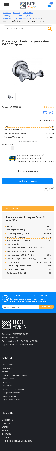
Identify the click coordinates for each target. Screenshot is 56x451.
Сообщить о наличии (27, 181)
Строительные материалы (14, 375)
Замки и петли (8, 378)
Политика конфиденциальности (17, 440)
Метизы (6, 382)
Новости (6, 423)
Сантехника (7, 364)
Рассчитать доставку (28, 170)
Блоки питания (9, 396)
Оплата (5, 437)
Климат (5, 371)
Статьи (5, 426)
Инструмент (7, 385)
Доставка (6, 433)
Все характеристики (28, 141)
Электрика (7, 368)
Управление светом (11, 399)
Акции (5, 430)
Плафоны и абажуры (11, 392)
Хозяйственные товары (13, 389)
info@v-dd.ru (13, 337)
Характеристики (10, 208)
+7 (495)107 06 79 (19, 334)
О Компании (7, 419)
